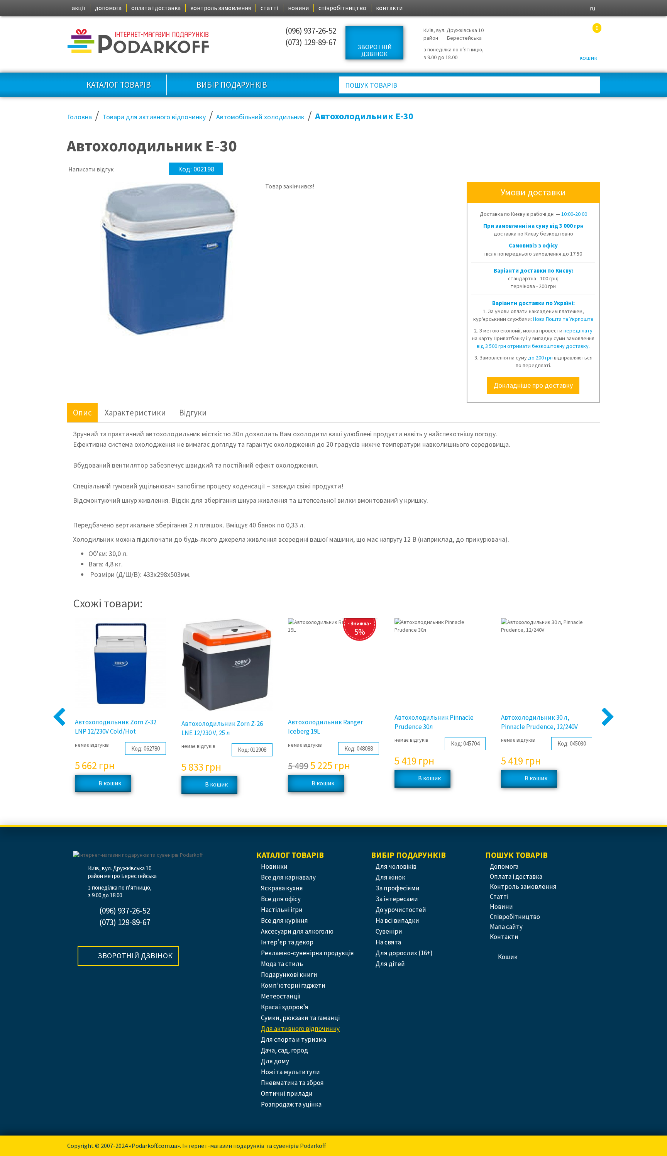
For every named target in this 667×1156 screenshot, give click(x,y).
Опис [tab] (82, 412)
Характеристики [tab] (135, 412)
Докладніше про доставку (533, 385)
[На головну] (138, 41)
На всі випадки (397, 920)
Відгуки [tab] (193, 412)
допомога (108, 8)
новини (298, 8)
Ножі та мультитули (290, 1072)
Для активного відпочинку (300, 1028)
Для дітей (390, 963)
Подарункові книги (289, 974)
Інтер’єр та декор (287, 942)
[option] (83, 193)
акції (78, 8)
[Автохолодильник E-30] (83, 193)
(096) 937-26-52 (310, 30)
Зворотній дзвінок (374, 50)
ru (592, 8)
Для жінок (390, 877)
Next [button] (608, 717)
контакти (389, 8)
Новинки (274, 866)
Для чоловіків (396, 866)
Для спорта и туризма (293, 1039)
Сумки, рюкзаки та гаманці (300, 1018)
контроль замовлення (220, 8)
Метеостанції (281, 996)
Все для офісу (281, 899)
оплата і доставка (156, 8)
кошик (588, 57)
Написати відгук (90, 169)
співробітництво (342, 8)
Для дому (275, 1061)
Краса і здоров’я (284, 1007)
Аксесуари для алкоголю (297, 931)
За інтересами (397, 899)
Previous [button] (59, 717)
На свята (388, 942)
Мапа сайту (506, 926)
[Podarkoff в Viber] (223, 52)
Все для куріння (284, 920)
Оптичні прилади (287, 1093)
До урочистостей (401, 909)
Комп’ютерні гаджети (293, 985)
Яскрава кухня (282, 888)
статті (269, 8)
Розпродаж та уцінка (291, 1104)
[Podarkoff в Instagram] (223, 34)
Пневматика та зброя (292, 1082)
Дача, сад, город (284, 1050)
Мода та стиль (282, 963)
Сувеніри (389, 931)
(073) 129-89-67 (310, 42)
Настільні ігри (282, 909)
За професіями (398, 888)
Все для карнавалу (288, 877)
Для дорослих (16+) (404, 953)
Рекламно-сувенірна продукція (307, 953)
